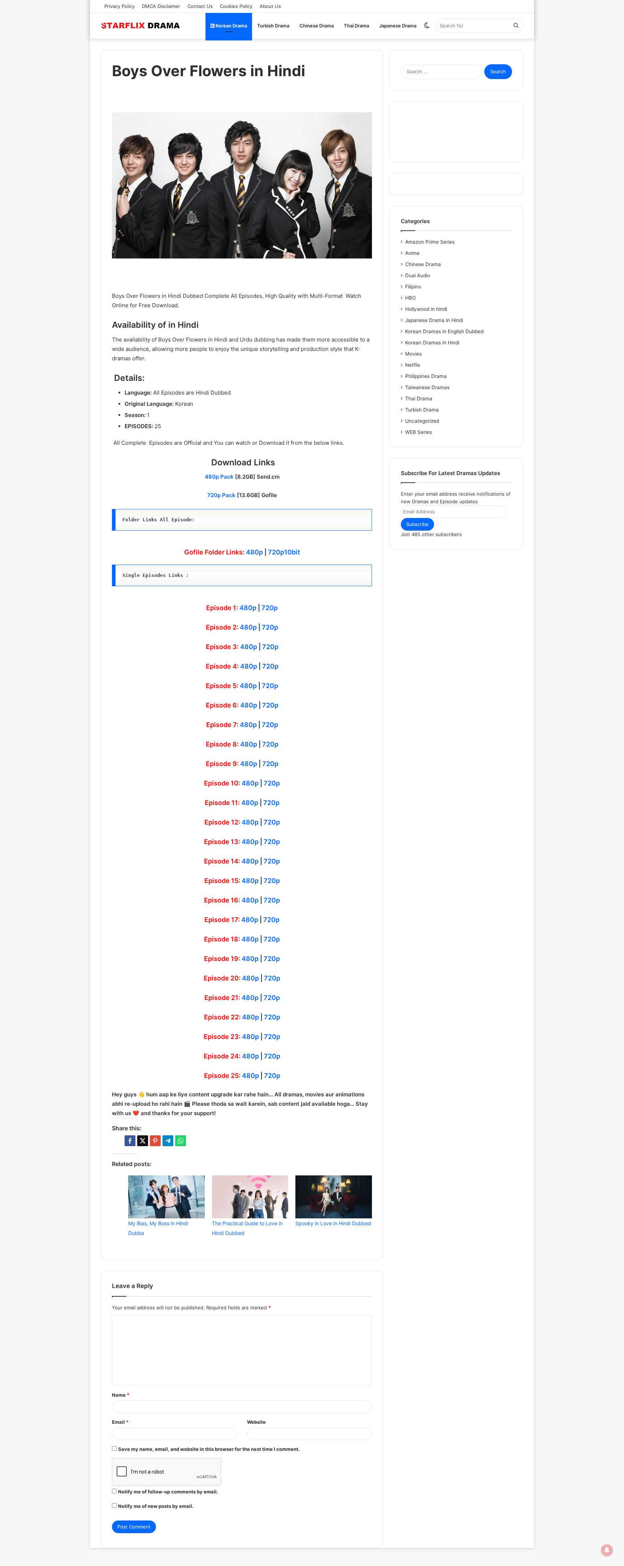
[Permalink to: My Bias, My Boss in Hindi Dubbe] (166, 1196)
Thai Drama (356, 26)
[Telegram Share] (167, 1140)
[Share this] (130, 1140)
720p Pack (221, 495)
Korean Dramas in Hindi (432, 342)
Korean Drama (230, 26)
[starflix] (140, 25)
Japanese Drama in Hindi (434, 320)
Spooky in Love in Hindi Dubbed (333, 1223)
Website (256, 1422)
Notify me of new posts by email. (156, 1506)
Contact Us (200, 6)
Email (120, 1422)
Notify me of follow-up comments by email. (168, 1492)
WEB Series (418, 432)
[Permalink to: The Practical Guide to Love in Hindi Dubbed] (250, 1196)
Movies (413, 354)
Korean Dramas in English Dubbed (444, 331)
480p (254, 552)
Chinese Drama (316, 26)
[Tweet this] (142, 1140)
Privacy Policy (119, 6)
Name (120, 1395)
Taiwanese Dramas (427, 387)
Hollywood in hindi (426, 309)
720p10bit (284, 552)
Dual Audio (417, 275)
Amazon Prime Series (430, 242)
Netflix (412, 365)
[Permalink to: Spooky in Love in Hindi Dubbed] (333, 1196)
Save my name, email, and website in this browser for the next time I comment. (209, 1449)
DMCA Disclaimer (161, 6)
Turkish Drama (273, 26)
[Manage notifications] (607, 1550)
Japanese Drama (397, 26)
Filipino (413, 287)
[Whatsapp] (180, 1140)
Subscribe (417, 524)
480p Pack (219, 476)
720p (269, 608)
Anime (412, 253)
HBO (410, 298)
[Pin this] (155, 1140)
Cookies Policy (236, 6)
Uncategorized (422, 421)
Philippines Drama (426, 376)
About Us (270, 6)
